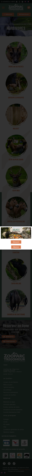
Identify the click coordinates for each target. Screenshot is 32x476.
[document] (16, 238)
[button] (29, 228)
